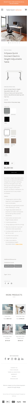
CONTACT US (14, 367)
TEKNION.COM (14, 378)
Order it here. (19, 244)
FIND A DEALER (14, 370)
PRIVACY (14, 376)
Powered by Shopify (15, 394)
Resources (18, 266)
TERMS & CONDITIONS (14, 372)
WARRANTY (14, 374)
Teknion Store (7, 50)
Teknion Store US (6, 394)
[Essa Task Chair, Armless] (7, 329)
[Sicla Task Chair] (20, 309)
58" (12, 163)
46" (6, 163)
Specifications (9, 266)
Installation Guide (9, 262)
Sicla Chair (7, 316)
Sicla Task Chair (20, 316)
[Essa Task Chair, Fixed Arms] (20, 329)
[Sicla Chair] (7, 309)
